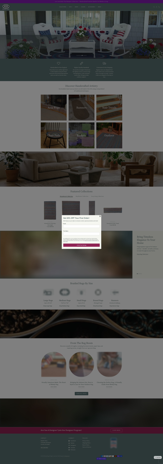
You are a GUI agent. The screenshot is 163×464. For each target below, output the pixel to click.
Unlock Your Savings (81, 245)
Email (64, 223)
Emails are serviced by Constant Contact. (91, 240)
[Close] (100, 216)
